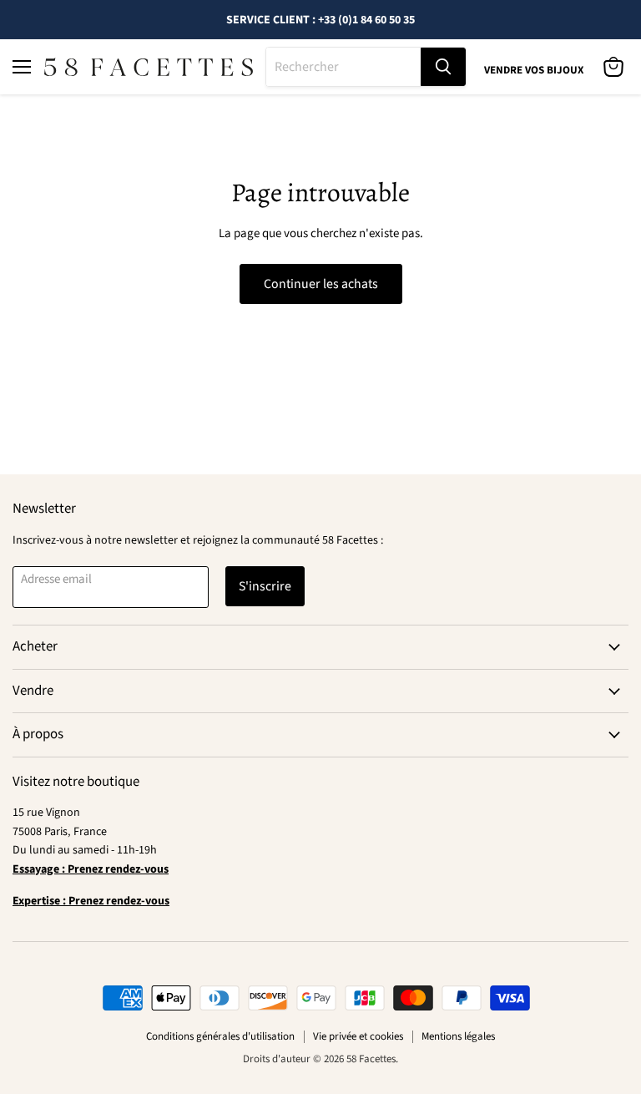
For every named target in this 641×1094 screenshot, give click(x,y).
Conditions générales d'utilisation (220, 1036)
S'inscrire (265, 586)
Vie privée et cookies (358, 1036)
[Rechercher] (443, 67)
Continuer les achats (321, 284)
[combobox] (343, 67)
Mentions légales (458, 1036)
